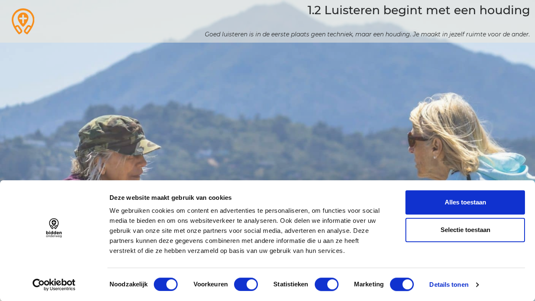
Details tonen (448, 284)
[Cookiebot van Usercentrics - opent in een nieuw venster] (54, 284)
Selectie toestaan (465, 229)
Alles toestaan (465, 202)
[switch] (246, 284)
